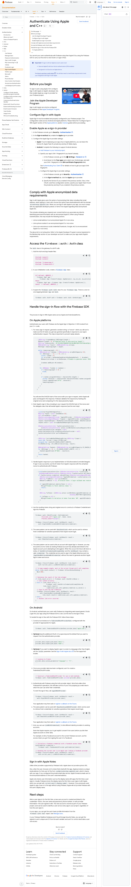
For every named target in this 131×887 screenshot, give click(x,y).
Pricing (46, 2)
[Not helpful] (89, 16)
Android (65, 123)
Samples (61, 11)
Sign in (127, 2)
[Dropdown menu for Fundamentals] (22, 11)
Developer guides (31, 854)
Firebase (32, 16)
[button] (10, 28)
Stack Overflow (77, 857)
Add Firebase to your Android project (52, 150)
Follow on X (53, 860)
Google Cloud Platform (77, 876)
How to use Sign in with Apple (45, 73)
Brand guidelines (78, 866)
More (62, 2)
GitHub (28, 866)
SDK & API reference (32, 857)
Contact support (77, 854)
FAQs (74, 869)
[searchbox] (12, 17)
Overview (5, 11)
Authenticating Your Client (51, 166)
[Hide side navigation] (21, 884)
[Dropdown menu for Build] (23, 2)
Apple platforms (52, 123)
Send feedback (84, 21)
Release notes (77, 863)
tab (80, 157)
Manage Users (58, 814)
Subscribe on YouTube (56, 863)
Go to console (118, 2)
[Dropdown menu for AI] (29, 11)
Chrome (56, 876)
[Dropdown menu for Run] (31, 2)
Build (19, 2)
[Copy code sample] (89, 255)
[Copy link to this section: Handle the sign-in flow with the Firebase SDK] (31, 310)
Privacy (33, 883)
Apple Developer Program (50, 109)
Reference (53, 11)
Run (28, 2)
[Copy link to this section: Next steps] (45, 795)
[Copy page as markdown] (50, 25)
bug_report (122, 7)
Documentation (8, 8)
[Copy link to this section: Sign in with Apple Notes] (58, 762)
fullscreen (125, 7)
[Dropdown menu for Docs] (57, 2)
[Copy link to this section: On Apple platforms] (53, 320)
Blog (109, 2)
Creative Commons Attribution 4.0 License (77, 837)
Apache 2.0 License (51, 839)
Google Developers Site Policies (76, 839)
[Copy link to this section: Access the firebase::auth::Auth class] (85, 244)
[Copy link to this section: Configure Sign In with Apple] (62, 115)
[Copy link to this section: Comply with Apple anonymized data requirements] (49, 196)
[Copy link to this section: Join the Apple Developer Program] (41, 104)
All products (90, 876)
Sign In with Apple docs (64, 651)
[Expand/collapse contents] (40, 31)
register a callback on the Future (65, 704)
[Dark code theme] (86, 255)
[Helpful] (86, 16)
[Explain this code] (83, 255)
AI (26, 11)
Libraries (28, 863)
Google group (77, 860)
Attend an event (54, 866)
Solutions (38, 2)
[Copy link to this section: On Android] (44, 608)
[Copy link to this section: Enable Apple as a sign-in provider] (68, 128)
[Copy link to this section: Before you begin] (53, 84)
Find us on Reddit (54, 857)
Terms (27, 883)
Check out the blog (55, 854)
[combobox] (78, 2)
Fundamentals (15, 11)
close (128, 7)
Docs (53, 2)
